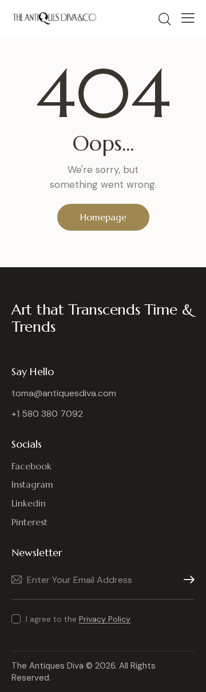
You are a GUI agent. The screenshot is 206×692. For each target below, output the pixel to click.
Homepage (103, 217)
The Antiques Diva (47, 665)
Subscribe (186, 580)
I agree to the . (79, 619)
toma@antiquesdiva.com (63, 393)
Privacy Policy (104, 619)
